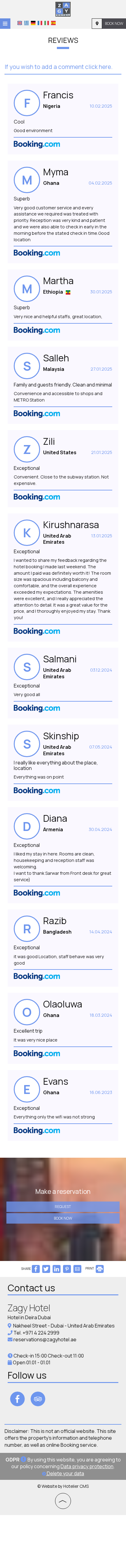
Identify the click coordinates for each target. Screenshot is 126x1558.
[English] (19, 23)
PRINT (90, 1268)
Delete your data (65, 1473)
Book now (114, 23)
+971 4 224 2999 (41, 1332)
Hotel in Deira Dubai (29, 1317)
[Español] (53, 23)
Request (63, 1206)
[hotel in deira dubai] (63, 8)
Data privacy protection (87, 1466)
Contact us (31, 1288)
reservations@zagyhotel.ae (44, 1339)
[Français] (40, 23)
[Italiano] (46, 23)
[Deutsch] (33, 23)
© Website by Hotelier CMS (63, 1486)
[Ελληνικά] (26, 23)
